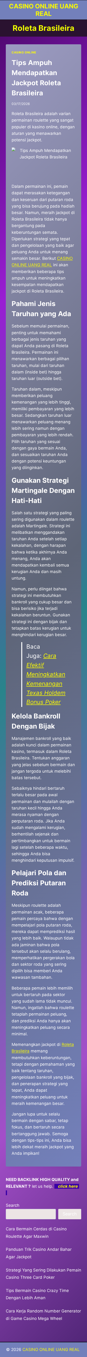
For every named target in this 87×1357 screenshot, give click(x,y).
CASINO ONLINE (24, 52)
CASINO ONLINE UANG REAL (51, 1349)
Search (12, 1205)
